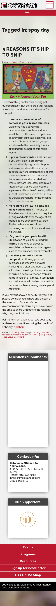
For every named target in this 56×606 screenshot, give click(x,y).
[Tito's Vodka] (30, 534)
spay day (47, 335)
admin (32, 62)
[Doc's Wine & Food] (37, 546)
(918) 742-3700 (27, 474)
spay (40, 335)
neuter (25, 335)
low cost (6, 335)
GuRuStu (25, 587)
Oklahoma (32, 335)
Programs (28, 554)
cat (34, 332)
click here (19, 327)
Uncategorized (18, 332)
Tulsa (4, 337)
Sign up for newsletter (28, 568)
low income (16, 335)
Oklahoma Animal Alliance (19, 5)
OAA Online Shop (28, 575)
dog (38, 332)
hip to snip (45, 332)
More (28, 12)
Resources (28, 561)
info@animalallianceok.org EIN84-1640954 (25, 479)
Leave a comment (16, 337)
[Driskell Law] (28, 528)
